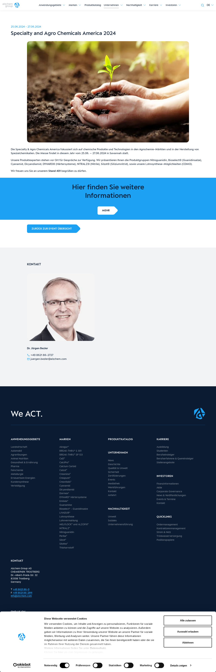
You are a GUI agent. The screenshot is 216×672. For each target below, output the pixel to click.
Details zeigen (178, 665)
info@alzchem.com (21, 595)
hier (61, 652)
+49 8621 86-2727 (42, 355)
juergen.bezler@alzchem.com (49, 358)
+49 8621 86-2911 (22, 592)
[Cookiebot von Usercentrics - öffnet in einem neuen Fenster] (22, 665)
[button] (210, 5)
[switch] (97, 665)
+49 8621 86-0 (21, 589)
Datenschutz (98, 648)
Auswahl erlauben (187, 631)
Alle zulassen (188, 620)
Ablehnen (188, 642)
